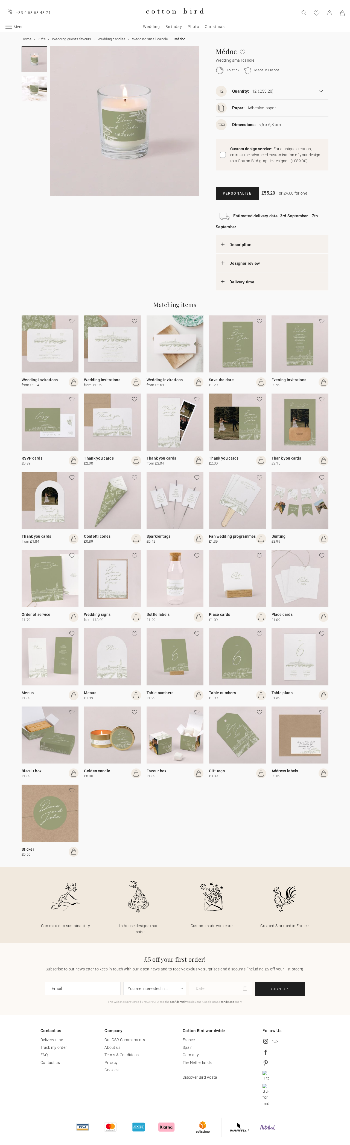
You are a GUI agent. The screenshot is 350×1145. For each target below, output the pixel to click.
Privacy (111, 1062)
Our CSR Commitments (124, 1040)
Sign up (279, 989)
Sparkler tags (159, 536)
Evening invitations (289, 380)
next (53, 124)
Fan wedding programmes (232, 536)
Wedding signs (97, 614)
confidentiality (179, 1001)
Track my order (53, 1047)
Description (240, 244)
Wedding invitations (40, 380)
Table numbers (160, 693)
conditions (227, 1001)
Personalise (237, 193)
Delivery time (241, 282)
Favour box (157, 771)
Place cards (219, 614)
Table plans (282, 693)
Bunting (279, 536)
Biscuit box (32, 771)
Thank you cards (99, 458)
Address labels (285, 771)
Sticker (28, 849)
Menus (28, 693)
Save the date (221, 380)
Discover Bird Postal (200, 1077)
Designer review (244, 263)
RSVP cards (32, 458)
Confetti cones (97, 536)
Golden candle (97, 771)
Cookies (111, 1070)
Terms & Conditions (121, 1055)
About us (112, 1047)
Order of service (36, 614)
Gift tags (217, 771)
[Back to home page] (175, 18)
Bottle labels (158, 614)
